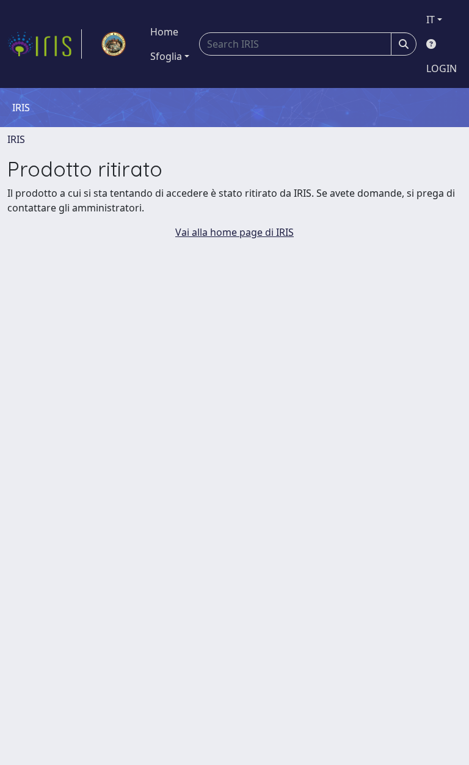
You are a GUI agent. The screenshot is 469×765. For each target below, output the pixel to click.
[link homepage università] (114, 44)
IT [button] (430, 19)
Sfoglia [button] (166, 56)
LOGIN (441, 68)
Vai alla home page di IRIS (234, 232)
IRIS (16, 139)
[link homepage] (44, 44)
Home (164, 31)
